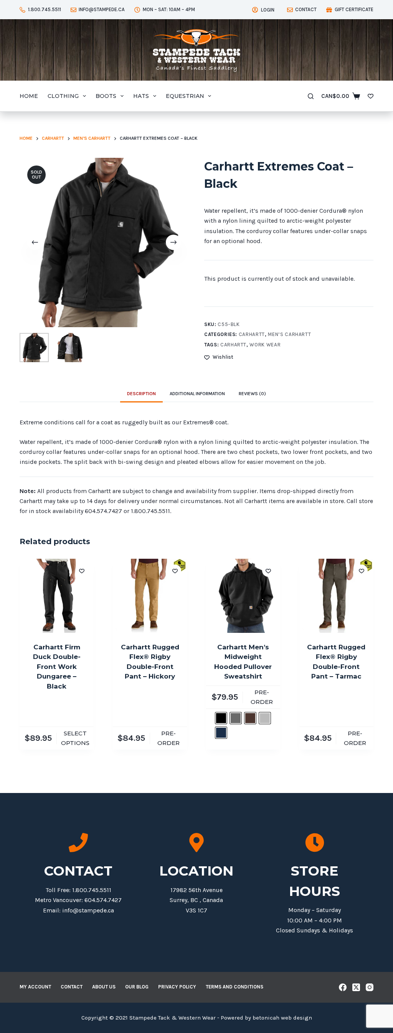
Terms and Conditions (234, 987)
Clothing (63, 96)
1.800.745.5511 (44, 9)
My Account (35, 987)
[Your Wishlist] (370, 96)
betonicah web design (282, 1017)
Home (29, 96)
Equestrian (185, 96)
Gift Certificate (354, 9)
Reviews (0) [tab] (252, 393)
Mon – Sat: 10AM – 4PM (169, 9)
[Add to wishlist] (82, 571)
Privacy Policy (177, 987)
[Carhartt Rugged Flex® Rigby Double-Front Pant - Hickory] (150, 596)
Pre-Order (168, 738)
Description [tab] (141, 393)
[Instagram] (369, 987)
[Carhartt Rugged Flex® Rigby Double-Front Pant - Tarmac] (336, 596)
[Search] (311, 96)
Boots (106, 96)
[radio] (221, 718)
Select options (75, 738)
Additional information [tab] (197, 393)
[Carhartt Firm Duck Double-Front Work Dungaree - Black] (57, 596)
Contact (306, 9)
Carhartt (252, 334)
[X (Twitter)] (356, 987)
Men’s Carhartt (289, 334)
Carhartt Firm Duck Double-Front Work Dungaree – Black (57, 666)
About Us (104, 987)
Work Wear (265, 345)
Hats (141, 96)
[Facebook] (343, 987)
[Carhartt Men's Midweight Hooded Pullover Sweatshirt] (243, 596)
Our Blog (137, 987)
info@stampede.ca (102, 9)
